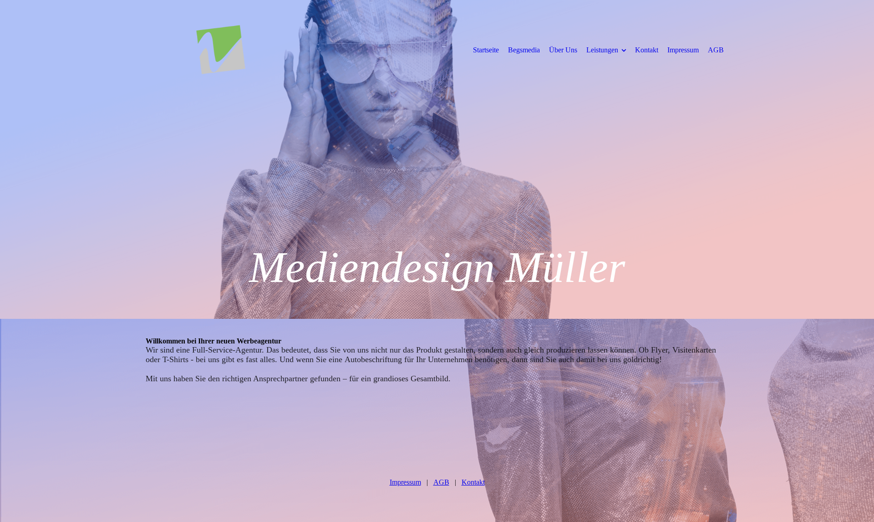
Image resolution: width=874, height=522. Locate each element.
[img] (221, 49)
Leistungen (602, 50)
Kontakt (646, 50)
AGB (716, 50)
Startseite (486, 50)
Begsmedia (524, 50)
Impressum (683, 50)
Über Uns (563, 50)
